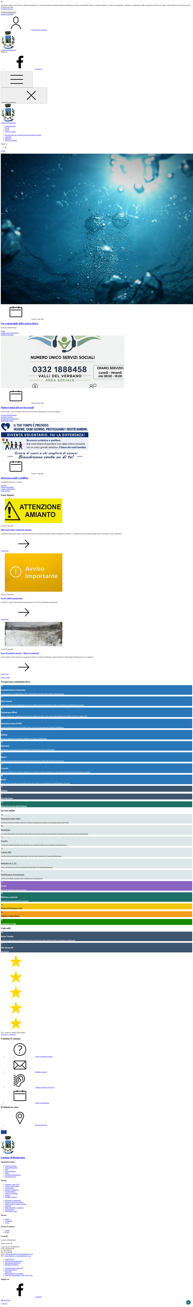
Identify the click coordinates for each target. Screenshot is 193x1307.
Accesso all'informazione (9, 415)
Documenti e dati (10, 1177)
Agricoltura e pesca (11, 1211)
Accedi (3, 151)
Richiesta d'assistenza (11, 1265)
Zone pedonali (5, 491)
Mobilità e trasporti (11, 1197)
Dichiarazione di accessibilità (14, 1273)
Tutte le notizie (5, 677)
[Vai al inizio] (1, 1129)
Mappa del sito (5, 1300)
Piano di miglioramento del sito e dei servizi (18, 1275)
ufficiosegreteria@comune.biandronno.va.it (19, 1254)
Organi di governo (10, 1166)
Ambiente (8, 1206)
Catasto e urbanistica (11, 1193)
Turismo (7, 1195)
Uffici (7, 1169)
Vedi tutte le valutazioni (8, 1034)
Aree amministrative (11, 1167)
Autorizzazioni (9, 1209)
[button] (10, 126)
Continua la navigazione (8, 12)
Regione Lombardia (7, 14)
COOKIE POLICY (7, 9)
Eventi (7, 1232)
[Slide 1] (3, 153)
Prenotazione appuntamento (13, 1261)
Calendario (8, 137)
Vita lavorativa (9, 1188)
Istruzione (4, 485)
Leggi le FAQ (9, 1259)
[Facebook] (5, 147)
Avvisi (7, 1223)
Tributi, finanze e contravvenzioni (15, 1204)
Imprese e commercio (11, 1190)
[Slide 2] (5, 153)
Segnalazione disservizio (12, 1263)
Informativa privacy (11, 1270)
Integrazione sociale (7, 420)
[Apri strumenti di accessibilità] (188, 1302)
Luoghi (7, 1230)
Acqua (3, 331)
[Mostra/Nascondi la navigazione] (17, 80)
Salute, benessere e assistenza (14, 1208)
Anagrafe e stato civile (12, 1184)
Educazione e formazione (13, 1200)
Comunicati (8, 1221)
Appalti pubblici (10, 1191)
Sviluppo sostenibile (7, 335)
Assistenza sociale (6, 417)
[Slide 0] (1, 153)
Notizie (7, 1219)
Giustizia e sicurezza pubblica (14, 1202)
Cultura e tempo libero (8, 489)
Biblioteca (8, 139)
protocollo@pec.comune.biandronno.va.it (18, 1256)
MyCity (4, 1303)
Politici (7, 1173)
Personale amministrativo (13, 1175)
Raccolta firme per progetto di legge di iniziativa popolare (23, 135)
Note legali (8, 1272)
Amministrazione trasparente (14, 1268)
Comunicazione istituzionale (10, 333)
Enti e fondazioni (10, 1171)
